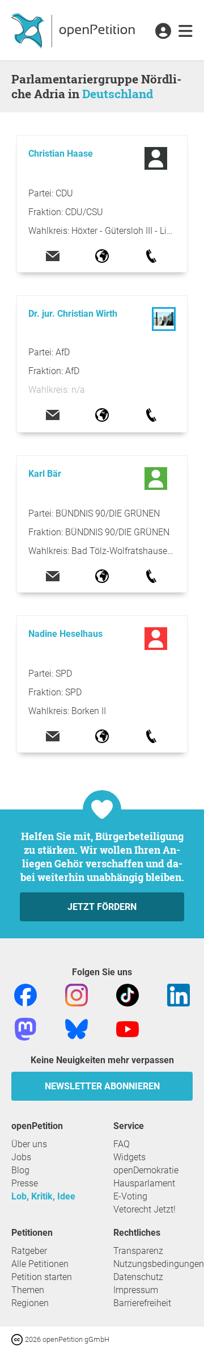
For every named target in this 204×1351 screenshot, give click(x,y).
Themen (27, 1290)
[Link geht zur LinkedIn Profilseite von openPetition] (178, 994)
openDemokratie (145, 1170)
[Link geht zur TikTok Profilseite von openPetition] (127, 994)
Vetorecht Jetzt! (144, 1209)
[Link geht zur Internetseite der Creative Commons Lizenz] (18, 1338)
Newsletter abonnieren (102, 1086)
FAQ (121, 1144)
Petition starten (41, 1277)
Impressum (135, 1290)
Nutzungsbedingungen (158, 1263)
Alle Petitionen (40, 1263)
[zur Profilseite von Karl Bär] (157, 478)
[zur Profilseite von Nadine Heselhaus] (157, 638)
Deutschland (117, 94)
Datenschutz (138, 1277)
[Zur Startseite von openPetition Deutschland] (74, 30)
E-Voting (130, 1196)
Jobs (21, 1157)
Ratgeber (29, 1250)
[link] (186, 31)
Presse (24, 1183)
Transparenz (138, 1250)
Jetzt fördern (102, 906)
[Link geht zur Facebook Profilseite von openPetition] (25, 994)
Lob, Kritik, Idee (43, 1196)
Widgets (129, 1157)
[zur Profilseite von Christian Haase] (157, 158)
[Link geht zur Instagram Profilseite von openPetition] (76, 994)
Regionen (30, 1303)
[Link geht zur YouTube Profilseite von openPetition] (127, 1028)
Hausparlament (144, 1183)
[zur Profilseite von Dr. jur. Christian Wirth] (164, 327)
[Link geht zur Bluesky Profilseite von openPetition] (76, 1028)
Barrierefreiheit (142, 1303)
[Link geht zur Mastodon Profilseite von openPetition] (25, 1028)
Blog (20, 1170)
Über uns (29, 1144)
